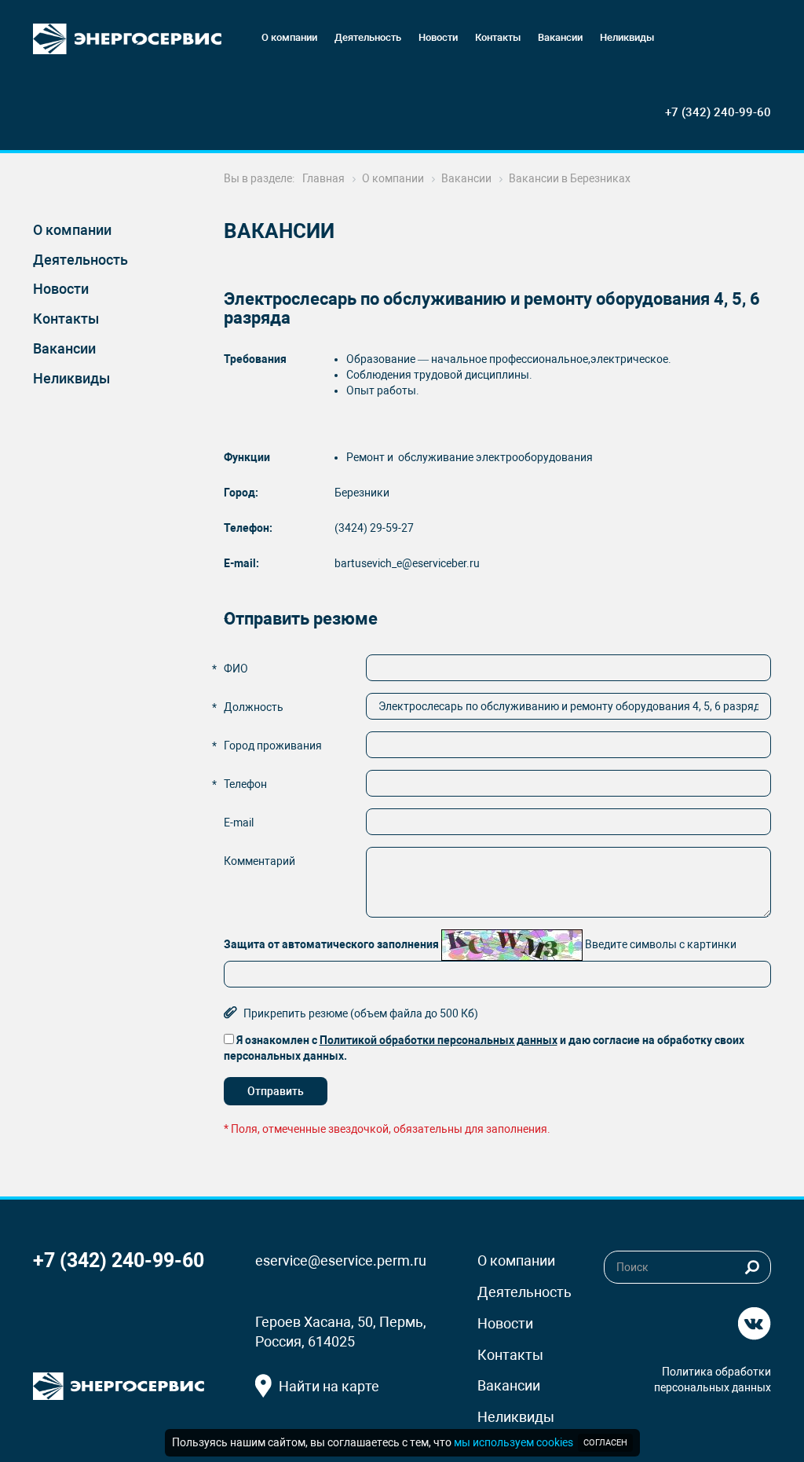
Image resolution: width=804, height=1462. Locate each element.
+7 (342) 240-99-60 (718, 112)
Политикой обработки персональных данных (438, 1040)
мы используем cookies (513, 1442)
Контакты (66, 318)
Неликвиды (71, 378)
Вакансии (64, 348)
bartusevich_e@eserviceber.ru (407, 563)
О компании (72, 230)
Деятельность (80, 259)
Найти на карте (329, 1386)
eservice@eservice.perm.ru (340, 1260)
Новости (61, 288)
